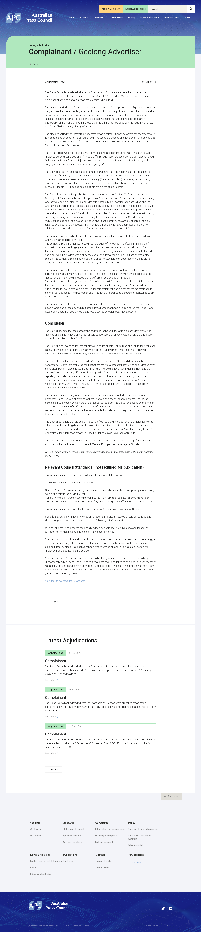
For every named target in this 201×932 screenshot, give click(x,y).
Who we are (35, 835)
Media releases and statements (46, 861)
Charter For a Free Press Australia (140, 837)
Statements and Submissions (143, 829)
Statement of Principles (74, 829)
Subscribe (137, 862)
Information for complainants (110, 829)
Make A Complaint (111, 9)
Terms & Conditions (81, 926)
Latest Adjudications (135, 9)
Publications (69, 861)
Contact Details (103, 861)
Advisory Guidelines (72, 842)
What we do (35, 829)
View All (54, 769)
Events (33, 867)
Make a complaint (104, 842)
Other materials (136, 845)
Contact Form (102, 867)
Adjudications (44, 45)
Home (32, 45)
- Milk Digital (163, 926)
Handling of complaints (106, 835)
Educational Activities (41, 874)
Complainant (55, 661)
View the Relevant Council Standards (65, 580)
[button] (85, 17)
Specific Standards (72, 835)
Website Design (152, 926)
